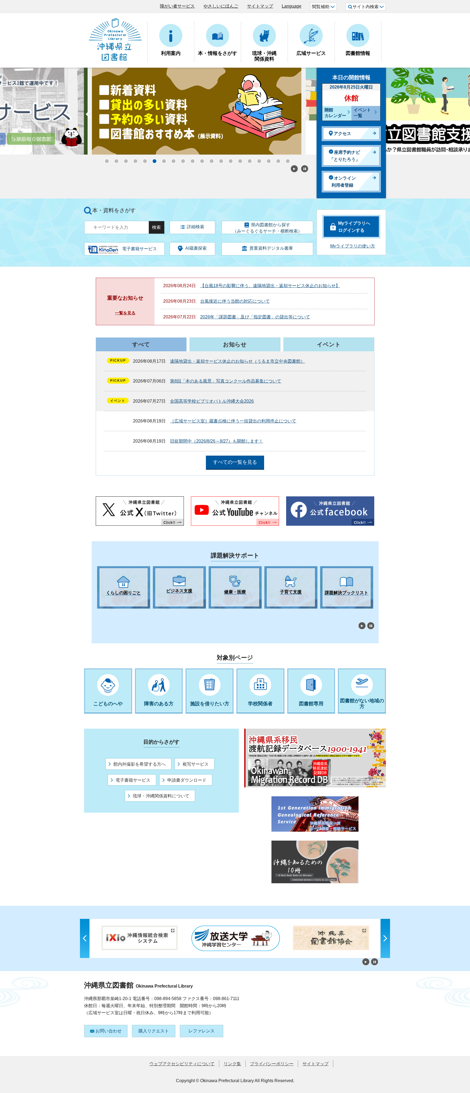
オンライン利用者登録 (344, 181)
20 (286, 159)
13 (219, 159)
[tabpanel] (123, 587)
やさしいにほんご (220, 6)
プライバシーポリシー (271, 1063)
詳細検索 (195, 226)
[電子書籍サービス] (103, 247)
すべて (141, 344)
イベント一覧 (362, 113)
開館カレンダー (335, 113)
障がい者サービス (177, 6)
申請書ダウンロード (186, 780)
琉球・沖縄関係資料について (161, 796)
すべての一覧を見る (235, 462)
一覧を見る (125, 313)
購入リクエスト (153, 1031)
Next (304, 115)
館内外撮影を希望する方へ (139, 764)
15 (238, 159)
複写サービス (196, 764)
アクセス (342, 133)
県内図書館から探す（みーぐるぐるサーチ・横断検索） (267, 228)
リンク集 (232, 1063)
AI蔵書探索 (196, 248)
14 (229, 159)
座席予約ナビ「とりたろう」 (344, 156)
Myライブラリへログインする (354, 227)
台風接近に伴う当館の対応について (235, 301)
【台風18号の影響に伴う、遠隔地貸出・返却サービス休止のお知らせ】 (270, 285)
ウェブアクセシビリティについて (182, 1063)
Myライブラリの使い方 (352, 246)
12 (210, 159)
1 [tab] (100, 613)
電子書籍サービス (133, 780)
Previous (88, 115)
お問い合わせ (108, 1031)
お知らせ (235, 344)
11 (200, 159)
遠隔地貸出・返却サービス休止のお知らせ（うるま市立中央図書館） (237, 361)
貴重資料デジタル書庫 (271, 248)
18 (267, 159)
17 (257, 159)
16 (248, 159)
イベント (329, 344)
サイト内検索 (365, 6)
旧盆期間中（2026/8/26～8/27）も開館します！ (216, 441)
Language (291, 6)
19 (276, 159)
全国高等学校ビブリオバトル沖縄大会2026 (212, 401)
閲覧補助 (320, 6)
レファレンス (201, 1031)
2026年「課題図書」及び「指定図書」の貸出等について (255, 317)
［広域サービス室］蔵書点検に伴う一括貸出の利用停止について (233, 421)
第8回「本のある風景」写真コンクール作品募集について (225, 381)
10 (191, 159)
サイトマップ (260, 6)
